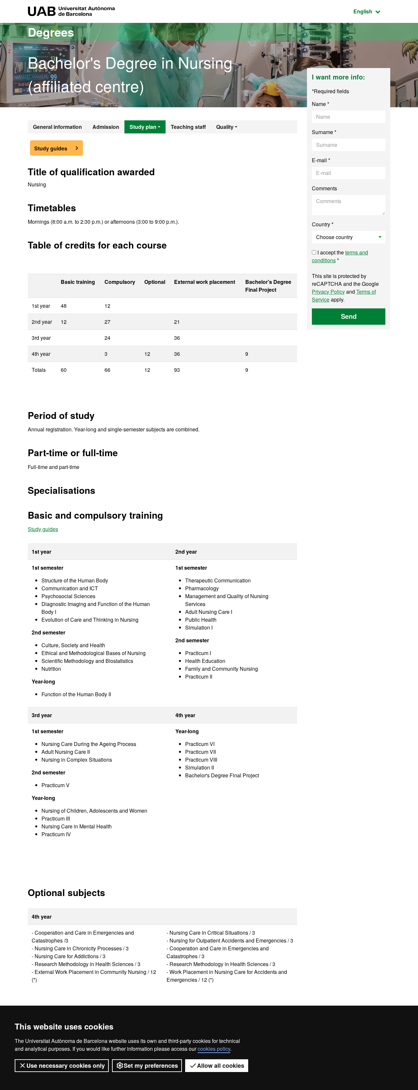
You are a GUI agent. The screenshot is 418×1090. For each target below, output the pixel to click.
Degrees (51, 31)
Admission (105, 126)
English (371, 11)
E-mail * (321, 160)
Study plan (143, 126)
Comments (324, 188)
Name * (320, 104)
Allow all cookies (220, 1065)
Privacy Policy (328, 291)
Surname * (324, 132)
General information (57, 126)
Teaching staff (188, 126)
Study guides (50, 148)
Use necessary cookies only (65, 1065)
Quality (224, 126)
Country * (322, 224)
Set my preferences (151, 1065)
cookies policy (214, 1048)
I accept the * (340, 256)
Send (349, 316)
